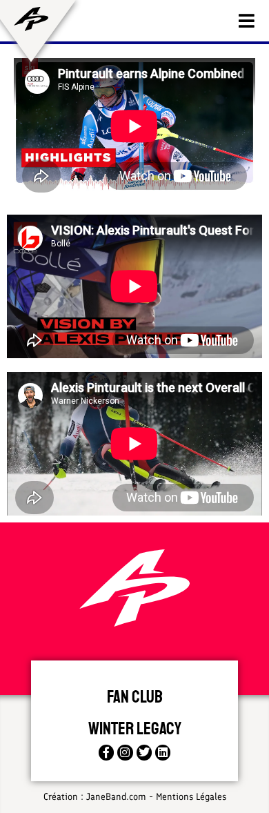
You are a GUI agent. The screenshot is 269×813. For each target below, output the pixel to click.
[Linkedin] (162, 752)
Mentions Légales (191, 797)
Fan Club (135, 697)
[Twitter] (144, 752)
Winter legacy (134, 729)
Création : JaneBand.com (94, 797)
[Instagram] (124, 752)
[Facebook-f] (106, 752)
